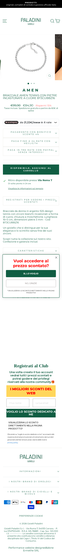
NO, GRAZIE (31, 283)
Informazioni (30, 471)
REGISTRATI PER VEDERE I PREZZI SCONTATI (31, 201)
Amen (31, 90)
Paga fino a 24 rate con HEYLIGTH (31, 142)
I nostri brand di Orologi (30, 481)
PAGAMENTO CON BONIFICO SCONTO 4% (31, 133)
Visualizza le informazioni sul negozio (25, 188)
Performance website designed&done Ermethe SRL (31, 549)
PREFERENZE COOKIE (31, 516)
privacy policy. (12, 442)
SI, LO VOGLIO (31, 273)
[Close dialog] (56, 257)
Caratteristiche (31, 250)
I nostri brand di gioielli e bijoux (30, 492)
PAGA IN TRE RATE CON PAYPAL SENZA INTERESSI (31, 151)
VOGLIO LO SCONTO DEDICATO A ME (31, 413)
